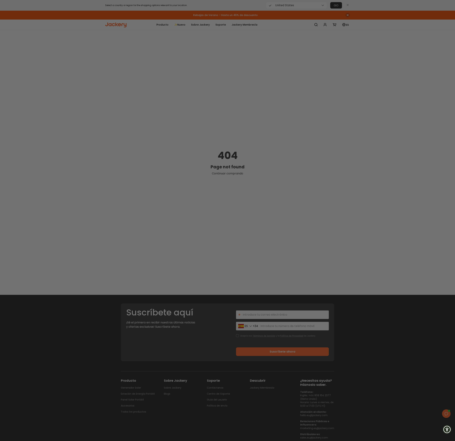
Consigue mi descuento (254, 238)
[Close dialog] (275, 187)
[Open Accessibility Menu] (447, 429)
